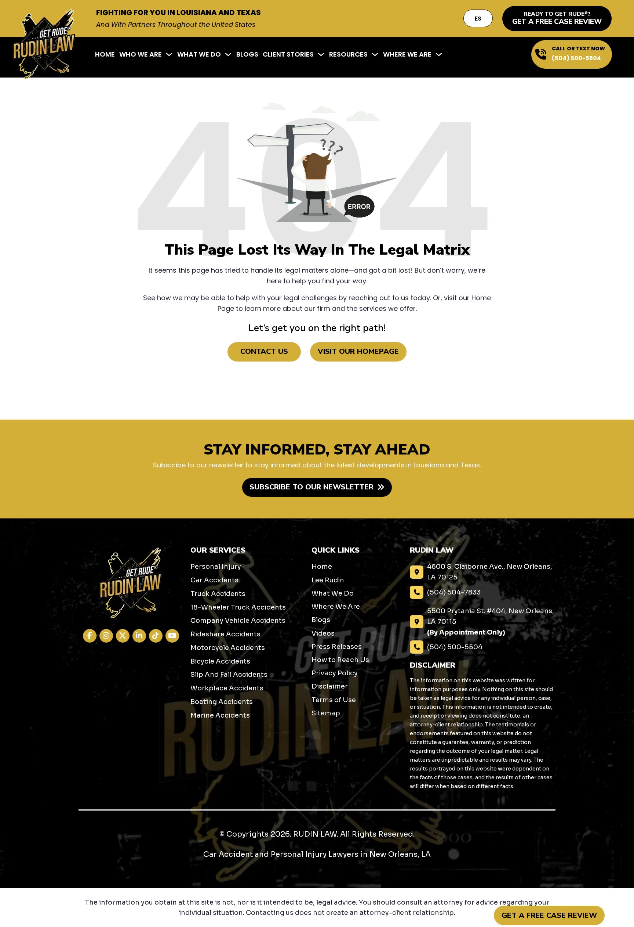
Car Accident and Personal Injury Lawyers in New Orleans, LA (317, 854)
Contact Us (264, 351)
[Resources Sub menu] (375, 54)
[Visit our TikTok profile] (156, 636)
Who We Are (140, 54)
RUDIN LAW (315, 834)
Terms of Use (333, 700)
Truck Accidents (217, 594)
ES (478, 18)
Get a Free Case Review (549, 915)
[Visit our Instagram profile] (106, 636)
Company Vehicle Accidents (237, 621)
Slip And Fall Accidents (228, 675)
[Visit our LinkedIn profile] (139, 636)
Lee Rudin (327, 580)
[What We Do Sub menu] (228, 54)
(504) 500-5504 (576, 58)
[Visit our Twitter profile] (123, 636)
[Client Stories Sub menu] (321, 54)
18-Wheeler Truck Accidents (238, 607)
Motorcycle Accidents (227, 648)
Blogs (247, 54)
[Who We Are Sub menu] (169, 54)
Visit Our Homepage (358, 351)
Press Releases (336, 647)
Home (105, 54)
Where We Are (407, 54)
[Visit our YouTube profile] (172, 636)
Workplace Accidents (226, 688)
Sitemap (325, 713)
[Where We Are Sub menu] (438, 54)
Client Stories (288, 54)
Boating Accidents (221, 702)
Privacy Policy (334, 673)
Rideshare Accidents (225, 634)
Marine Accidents (220, 715)
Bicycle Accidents (220, 661)
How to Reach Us (340, 660)
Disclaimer (329, 686)
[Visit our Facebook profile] (89, 636)
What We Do (199, 54)
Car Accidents (214, 580)
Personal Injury (215, 567)
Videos (323, 633)
